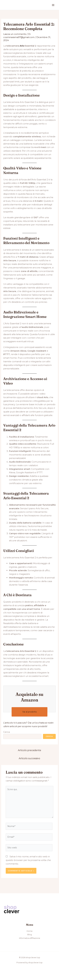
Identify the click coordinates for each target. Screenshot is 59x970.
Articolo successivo (29, 758)
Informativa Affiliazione (29, 938)
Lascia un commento (14, 34)
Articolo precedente (29, 750)
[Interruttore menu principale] (53, 5)
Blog (29, 934)
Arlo (22, 45)
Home (30, 931)
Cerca (6, 732)
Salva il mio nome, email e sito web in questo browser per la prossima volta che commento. (28, 860)
